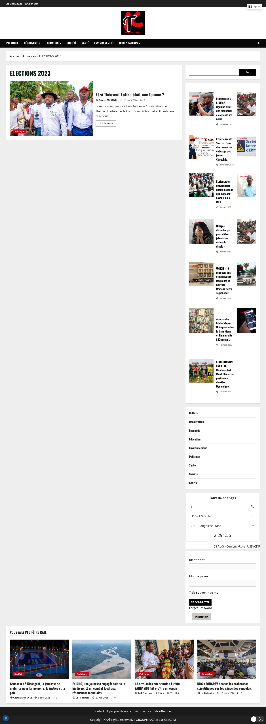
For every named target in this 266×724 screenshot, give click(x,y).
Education (52, 43)
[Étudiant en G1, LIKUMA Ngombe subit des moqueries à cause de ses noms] (201, 104)
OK (247, 72)
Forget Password (200, 608)
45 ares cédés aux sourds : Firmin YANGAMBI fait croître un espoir (157, 686)
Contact (99, 711)
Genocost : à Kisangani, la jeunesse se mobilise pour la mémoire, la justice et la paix (37, 688)
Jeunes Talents (128, 43)
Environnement (104, 43)
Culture (193, 413)
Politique (12, 43)
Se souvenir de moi (205, 593)
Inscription (201, 616)
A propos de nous (119, 711)
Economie (194, 430)
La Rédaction (83, 697)
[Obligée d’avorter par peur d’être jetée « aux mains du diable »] (201, 231)
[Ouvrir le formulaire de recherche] (258, 43)
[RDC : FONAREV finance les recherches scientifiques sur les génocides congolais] (226, 659)
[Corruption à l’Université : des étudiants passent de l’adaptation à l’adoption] (249, 104)
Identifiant (197, 560)
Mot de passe (198, 576)
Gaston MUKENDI (108, 100)
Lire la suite (107, 124)
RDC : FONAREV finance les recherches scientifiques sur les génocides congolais (224, 686)
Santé (85, 43)
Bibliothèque (162, 711)
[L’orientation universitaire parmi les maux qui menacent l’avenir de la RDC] (201, 185)
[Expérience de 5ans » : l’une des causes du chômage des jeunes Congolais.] (201, 146)
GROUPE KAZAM (147, 720)
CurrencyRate (235, 546)
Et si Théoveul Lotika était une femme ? (51, 108)
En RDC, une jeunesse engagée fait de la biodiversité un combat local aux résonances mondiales (98, 688)
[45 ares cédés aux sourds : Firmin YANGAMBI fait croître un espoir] (164, 659)
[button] (257, 719)
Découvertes (32, 43)
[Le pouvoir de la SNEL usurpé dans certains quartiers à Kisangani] (249, 146)
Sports (203, 138)
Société (71, 43)
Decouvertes (196, 422)
